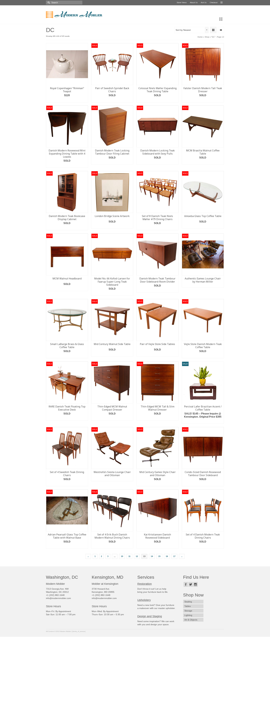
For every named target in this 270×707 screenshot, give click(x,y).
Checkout (214, 2)
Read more (112, 100)
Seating (188, 601)
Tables (187, 606)
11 (129, 556)
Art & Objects (190, 619)
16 (167, 556)
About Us (194, 2)
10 (122, 556)
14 (152, 556)
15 (159, 556)
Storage (188, 610)
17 (174, 556)
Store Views (182, 2)
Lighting (188, 615)
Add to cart (67, 100)
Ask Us (204, 2)
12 (137, 556)
